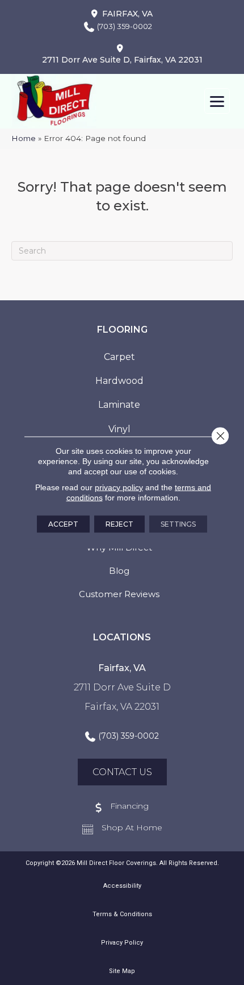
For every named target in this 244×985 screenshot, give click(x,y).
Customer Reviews (119, 594)
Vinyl (119, 429)
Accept (63, 524)
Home (23, 138)
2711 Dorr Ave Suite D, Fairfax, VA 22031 (122, 60)
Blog (119, 570)
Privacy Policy (122, 942)
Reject (119, 524)
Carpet (119, 356)
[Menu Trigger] (217, 101)
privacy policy (119, 487)
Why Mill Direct (119, 547)
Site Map (122, 971)
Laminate (119, 404)
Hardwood (119, 380)
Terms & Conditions (122, 914)
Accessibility (122, 885)
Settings (178, 524)
